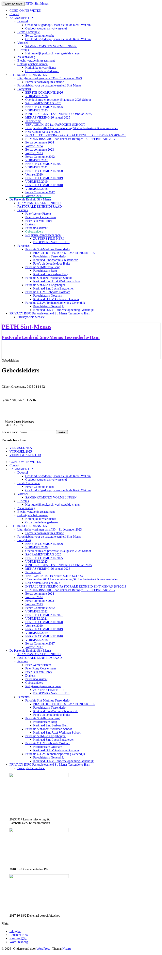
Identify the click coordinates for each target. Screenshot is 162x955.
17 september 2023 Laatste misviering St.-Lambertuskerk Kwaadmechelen (71, 128)
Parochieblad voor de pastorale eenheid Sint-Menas (49, 85)
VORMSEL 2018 (36, 188)
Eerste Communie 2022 (40, 156)
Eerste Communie (28, 32)
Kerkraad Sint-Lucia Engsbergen (53, 288)
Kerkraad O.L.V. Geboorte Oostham (56, 299)
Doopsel (22, 21)
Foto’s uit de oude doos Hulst (51, 263)
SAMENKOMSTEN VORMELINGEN (51, 46)
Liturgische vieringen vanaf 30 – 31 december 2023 (49, 78)
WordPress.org (18, 942)
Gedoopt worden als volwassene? (46, 28)
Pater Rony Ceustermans (40, 217)
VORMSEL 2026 (36, 96)
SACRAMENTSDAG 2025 (43, 103)
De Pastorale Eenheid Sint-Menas (30, 199)
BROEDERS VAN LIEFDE (51, 242)
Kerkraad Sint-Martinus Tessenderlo (55, 260)
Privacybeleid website (31, 317)
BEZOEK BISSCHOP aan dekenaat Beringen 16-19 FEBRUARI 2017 (70, 138)
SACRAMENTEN (21, 17)
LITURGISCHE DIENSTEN (28, 74)
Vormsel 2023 (34, 153)
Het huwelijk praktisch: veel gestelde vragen (52, 53)
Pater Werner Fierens (38, 213)
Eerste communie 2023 (39, 149)
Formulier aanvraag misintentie (44, 82)
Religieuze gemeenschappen (43, 235)
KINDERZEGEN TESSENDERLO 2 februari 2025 (58, 114)
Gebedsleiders (34, 231)
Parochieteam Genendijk (48, 306)
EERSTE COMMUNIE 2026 (44, 92)
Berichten (18, 934)
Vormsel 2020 (34, 174)
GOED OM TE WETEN (25, 10)
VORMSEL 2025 (36, 110)
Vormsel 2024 (34, 146)
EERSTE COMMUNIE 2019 (44, 178)
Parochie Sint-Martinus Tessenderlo (47, 249)
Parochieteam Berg (45, 270)
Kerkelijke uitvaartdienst (40, 67)
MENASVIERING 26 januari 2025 (47, 117)
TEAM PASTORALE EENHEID (39, 203)
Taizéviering (33, 121)
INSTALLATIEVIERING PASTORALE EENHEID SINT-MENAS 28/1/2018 (75, 135)
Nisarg (66, 948)
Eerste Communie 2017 (40, 192)
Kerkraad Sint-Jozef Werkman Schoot (56, 281)
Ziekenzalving (26, 57)
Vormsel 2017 (34, 195)
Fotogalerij (24, 89)
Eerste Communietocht (39, 35)
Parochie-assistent (36, 228)
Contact (14, 14)
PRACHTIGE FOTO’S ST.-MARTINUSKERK (64, 252)
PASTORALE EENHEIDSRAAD (39, 206)
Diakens (30, 224)
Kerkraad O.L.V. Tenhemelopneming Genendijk (63, 309)
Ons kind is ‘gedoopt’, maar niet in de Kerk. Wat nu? (58, 25)
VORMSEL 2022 (36, 160)
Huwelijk (23, 49)
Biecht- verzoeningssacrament (36, 60)
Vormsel (22, 42)
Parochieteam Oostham (47, 295)
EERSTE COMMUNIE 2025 (44, 106)
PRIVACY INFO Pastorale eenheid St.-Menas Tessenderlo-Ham (49, 313)
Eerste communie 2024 (39, 142)
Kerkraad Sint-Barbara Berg (50, 274)
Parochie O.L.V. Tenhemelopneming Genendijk (55, 302)
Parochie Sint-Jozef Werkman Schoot (48, 277)
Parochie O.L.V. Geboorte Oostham (47, 292)
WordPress (43, 948)
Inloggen (15, 931)
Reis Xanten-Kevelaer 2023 (42, 131)
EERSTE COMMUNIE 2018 (44, 185)
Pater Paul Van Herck (38, 220)
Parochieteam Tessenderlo (49, 256)
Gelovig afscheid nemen (32, 64)
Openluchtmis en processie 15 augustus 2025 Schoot (58, 99)
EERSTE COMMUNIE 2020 (44, 171)
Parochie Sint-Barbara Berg (42, 267)
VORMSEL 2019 (36, 181)
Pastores (22, 210)
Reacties (17, 938)
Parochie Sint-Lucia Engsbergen (45, 285)
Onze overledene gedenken (42, 71)
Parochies (23, 245)
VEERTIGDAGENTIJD (25, 455)
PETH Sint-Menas (37, 3)
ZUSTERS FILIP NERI (48, 238)
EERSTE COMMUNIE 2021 (44, 163)
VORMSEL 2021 (36, 167)
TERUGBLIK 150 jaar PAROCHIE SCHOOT (55, 124)
